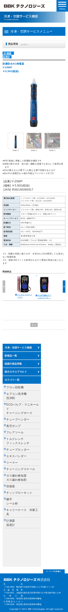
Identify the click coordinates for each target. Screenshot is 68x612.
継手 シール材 (12, 501)
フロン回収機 (15, 387)
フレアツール (15, 432)
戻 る (34, 325)
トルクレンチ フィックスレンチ (17, 441)
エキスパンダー (16, 456)
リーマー (12, 462)
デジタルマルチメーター (24, 296)
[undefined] (34, 101)
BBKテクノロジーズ (30, 7)
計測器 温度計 (12, 522)
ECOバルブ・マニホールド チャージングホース (22, 408)
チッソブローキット (19, 492)
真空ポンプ (13, 425)
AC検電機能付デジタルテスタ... (44, 296)
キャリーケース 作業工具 (22, 512)
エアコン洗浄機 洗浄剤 (17, 396)
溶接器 (10, 486)
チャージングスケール (20, 469)
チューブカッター (17, 449)
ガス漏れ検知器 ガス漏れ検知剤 (17, 477)
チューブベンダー (17, 419)
